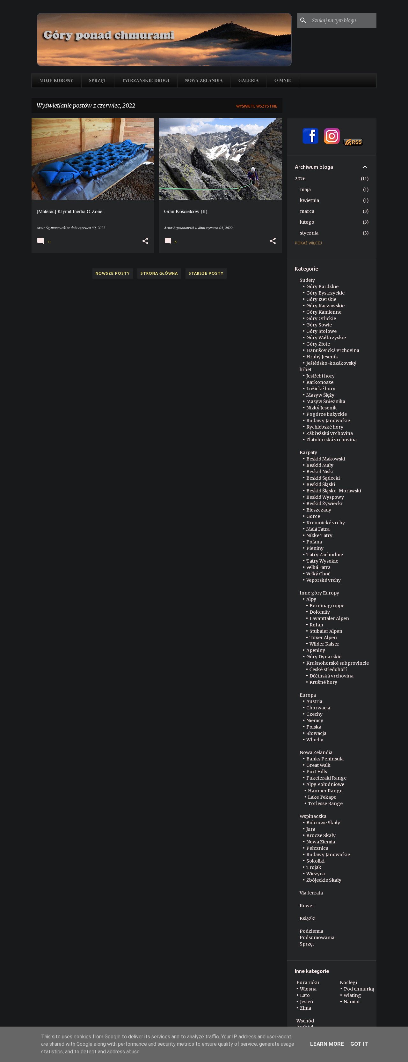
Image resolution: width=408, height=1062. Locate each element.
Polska (313, 727)
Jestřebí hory (320, 376)
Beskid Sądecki (323, 478)
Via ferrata (311, 893)
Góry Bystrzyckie (325, 293)
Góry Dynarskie (323, 657)
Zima (305, 1008)
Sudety (307, 280)
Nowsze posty (113, 273)
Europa (308, 695)
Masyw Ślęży (320, 395)
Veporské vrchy (323, 580)
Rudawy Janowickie (328, 420)
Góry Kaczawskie (325, 306)
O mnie (282, 80)
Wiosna (308, 989)
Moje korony (56, 80)
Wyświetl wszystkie (256, 106)
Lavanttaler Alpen (329, 618)
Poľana (314, 542)
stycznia (309, 233)
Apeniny (315, 650)
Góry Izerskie (321, 299)
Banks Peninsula (325, 759)
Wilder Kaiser (324, 644)
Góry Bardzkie (322, 286)
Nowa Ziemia (320, 842)
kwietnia (309, 200)
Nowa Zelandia (204, 80)
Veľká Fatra (318, 567)
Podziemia (311, 931)
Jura (310, 829)
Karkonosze (319, 382)
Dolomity (320, 612)
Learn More (327, 1044)
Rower (307, 906)
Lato (305, 995)
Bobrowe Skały (323, 823)
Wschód (305, 1021)
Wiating (352, 995)
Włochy (314, 740)
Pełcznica (317, 848)
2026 (300, 179)
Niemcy (314, 720)
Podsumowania (317, 937)
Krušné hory (323, 682)
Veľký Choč (318, 574)
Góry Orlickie (321, 318)
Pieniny (315, 548)
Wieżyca (315, 874)
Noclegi (348, 982)
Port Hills (316, 771)
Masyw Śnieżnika (325, 401)
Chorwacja (318, 708)
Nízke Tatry (319, 535)
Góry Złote (318, 344)
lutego (307, 222)
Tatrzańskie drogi (145, 80)
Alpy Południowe (325, 784)
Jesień (306, 1002)
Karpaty (308, 452)
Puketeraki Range (326, 778)
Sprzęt (97, 80)
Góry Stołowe (321, 331)
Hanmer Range (325, 791)
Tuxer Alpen (323, 637)
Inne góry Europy (319, 593)
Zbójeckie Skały (323, 880)
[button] (145, 241)
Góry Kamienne (323, 312)
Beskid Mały (319, 465)
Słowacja (316, 733)
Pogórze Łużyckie (326, 414)
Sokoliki (315, 861)
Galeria (248, 80)
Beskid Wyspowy (325, 497)
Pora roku (307, 982)
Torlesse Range (325, 803)
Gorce (313, 516)
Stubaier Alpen (326, 631)
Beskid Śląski (320, 484)
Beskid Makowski (325, 459)
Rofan (316, 625)
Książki (308, 918)
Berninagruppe (327, 606)
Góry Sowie (319, 325)
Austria (314, 701)
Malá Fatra (318, 529)
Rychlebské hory (324, 427)
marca (307, 211)
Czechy (314, 714)
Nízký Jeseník (321, 408)
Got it (359, 1044)
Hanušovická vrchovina (332, 350)
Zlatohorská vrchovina (331, 440)
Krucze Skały (321, 835)
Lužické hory (320, 389)
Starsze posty (206, 273)
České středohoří (328, 669)
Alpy (311, 599)
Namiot (352, 1002)
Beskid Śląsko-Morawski (333, 491)
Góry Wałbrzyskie (326, 337)
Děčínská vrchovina (331, 676)
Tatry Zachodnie (324, 554)
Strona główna (159, 273)
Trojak (313, 867)
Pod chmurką (359, 989)
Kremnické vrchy (325, 523)
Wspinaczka (313, 816)
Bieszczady (318, 510)
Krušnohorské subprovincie (337, 663)
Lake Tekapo (322, 797)
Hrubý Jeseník (322, 357)
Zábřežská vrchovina (329, 433)
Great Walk (318, 765)
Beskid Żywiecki (324, 503)
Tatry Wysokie (322, 561)
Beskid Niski (319, 472)
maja (305, 189)
